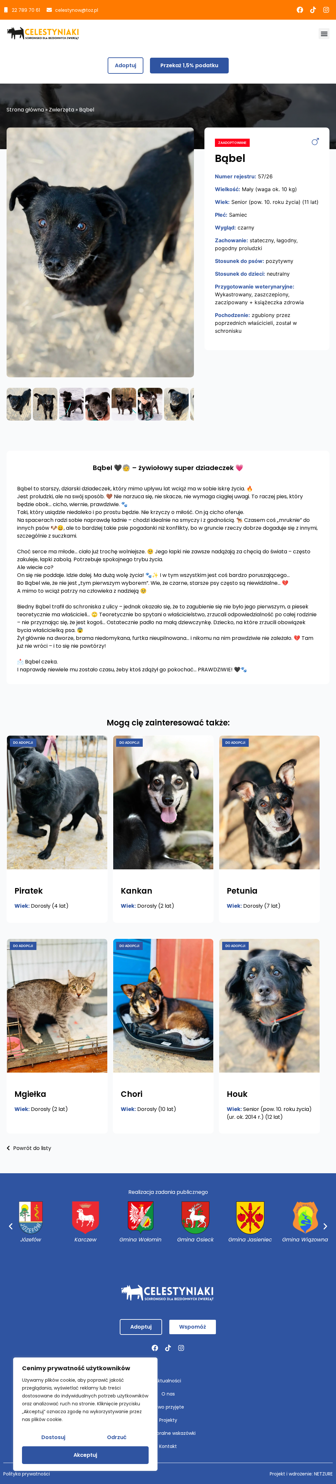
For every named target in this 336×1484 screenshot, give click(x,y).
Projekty (168, 1420)
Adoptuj (125, 65)
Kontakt (168, 1446)
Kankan (136, 890)
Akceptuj (85, 1455)
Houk (237, 1094)
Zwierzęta (61, 109)
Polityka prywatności (26, 1474)
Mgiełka (30, 1094)
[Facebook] (299, 9)
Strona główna (25, 109)
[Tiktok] (313, 9)
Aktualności (168, 1380)
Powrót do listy (31, 1148)
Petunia (242, 890)
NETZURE (323, 1474)
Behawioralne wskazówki (168, 1433)
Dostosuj (53, 1437)
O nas (168, 1394)
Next (203, 252)
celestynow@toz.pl (76, 10)
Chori (131, 1094)
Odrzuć (117, 1437)
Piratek (28, 890)
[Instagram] (326, 9)
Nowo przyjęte (168, 1407)
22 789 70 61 (26, 10)
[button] (324, 33)
